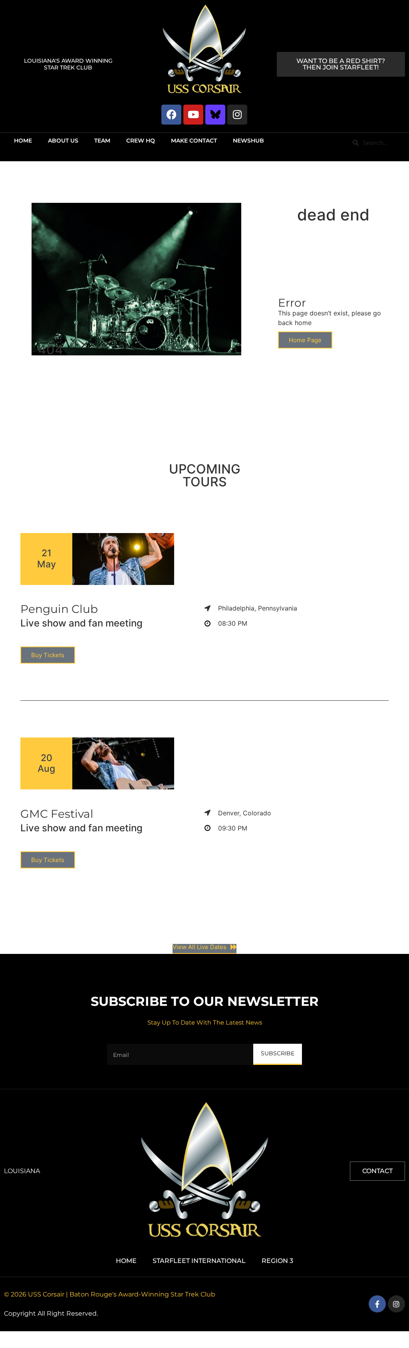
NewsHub (248, 140)
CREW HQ (140, 140)
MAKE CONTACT (194, 140)
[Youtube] (193, 115)
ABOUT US (63, 140)
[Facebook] (171, 115)
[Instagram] (237, 115)
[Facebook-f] (377, 1303)
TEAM (102, 140)
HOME (23, 140)
